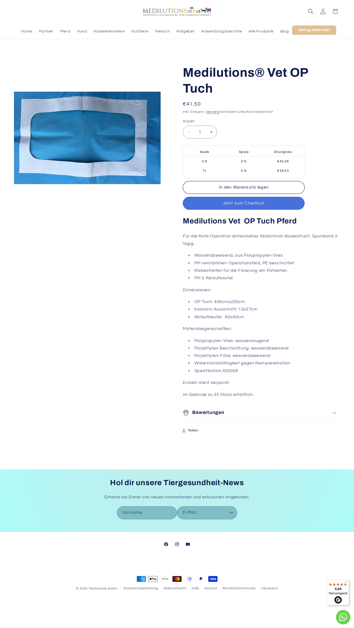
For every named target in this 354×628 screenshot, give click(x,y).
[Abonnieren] (231, 512)
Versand (213, 112)
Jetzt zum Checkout (244, 203)
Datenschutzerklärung (141, 588)
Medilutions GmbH (103, 588)
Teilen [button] (193, 430)
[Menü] (346, 582)
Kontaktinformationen (239, 588)
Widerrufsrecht (175, 588)
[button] (311, 11)
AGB (195, 588)
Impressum (269, 588)
